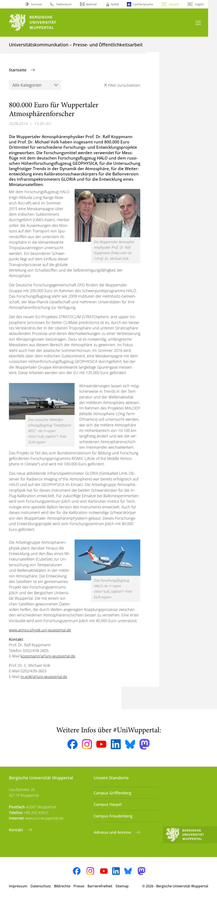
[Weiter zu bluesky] (130, 744)
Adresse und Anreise (113, 832)
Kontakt (16, 829)
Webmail (91, 4)
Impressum (18, 886)
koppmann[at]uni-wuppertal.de (48, 656)
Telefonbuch (64, 4)
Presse (79, 886)
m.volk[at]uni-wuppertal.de (44, 676)
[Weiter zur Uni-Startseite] (40, 22)
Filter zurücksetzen (124, 85)
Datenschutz (41, 886)
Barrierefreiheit (100, 886)
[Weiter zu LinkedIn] (116, 744)
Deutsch (174, 4)
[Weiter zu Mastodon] (144, 744)
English (199, 4)
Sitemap (122, 886)
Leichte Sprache (143, 4)
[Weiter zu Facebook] (72, 744)
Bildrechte (62, 886)
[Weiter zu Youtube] (101, 744)
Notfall (115, 4)
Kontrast (36, 4)
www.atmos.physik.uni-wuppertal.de (40, 630)
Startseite (18, 69)
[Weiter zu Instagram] (87, 744)
